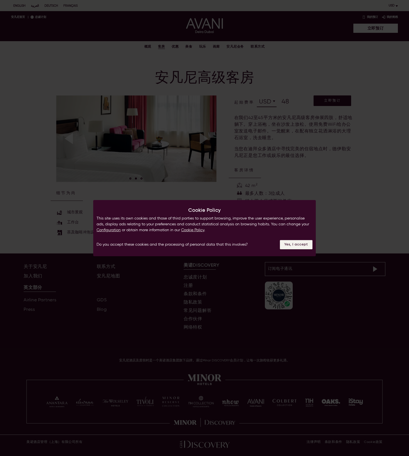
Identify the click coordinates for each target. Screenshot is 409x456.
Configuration (109, 230)
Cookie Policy (192, 230)
